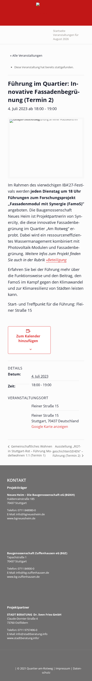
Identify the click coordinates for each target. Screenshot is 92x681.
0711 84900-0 (26, 568)
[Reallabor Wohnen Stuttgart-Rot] (41, 13)
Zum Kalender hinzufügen (28, 338)
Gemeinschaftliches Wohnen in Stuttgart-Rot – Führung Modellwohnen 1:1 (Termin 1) (30, 450)
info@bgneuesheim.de (30, 514)
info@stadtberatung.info (31, 634)
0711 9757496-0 (27, 630)
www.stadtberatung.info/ (23, 638)
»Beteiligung (56, 259)
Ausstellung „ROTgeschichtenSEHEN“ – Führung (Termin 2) (68, 451)
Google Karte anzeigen (49, 426)
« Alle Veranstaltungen (26, 55)
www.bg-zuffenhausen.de (23, 577)
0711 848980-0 (27, 510)
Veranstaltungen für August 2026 (66, 37)
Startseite (59, 31)
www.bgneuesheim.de (21, 518)
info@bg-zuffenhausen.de (32, 573)
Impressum (63, 668)
